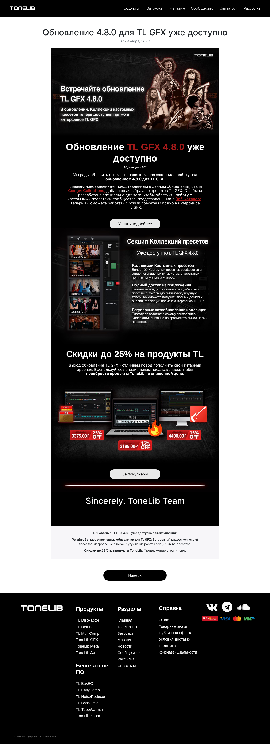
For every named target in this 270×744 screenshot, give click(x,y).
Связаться (229, 8)
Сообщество (202, 8)
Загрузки (155, 8)
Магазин (177, 8)
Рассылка (252, 8)
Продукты (130, 8)
